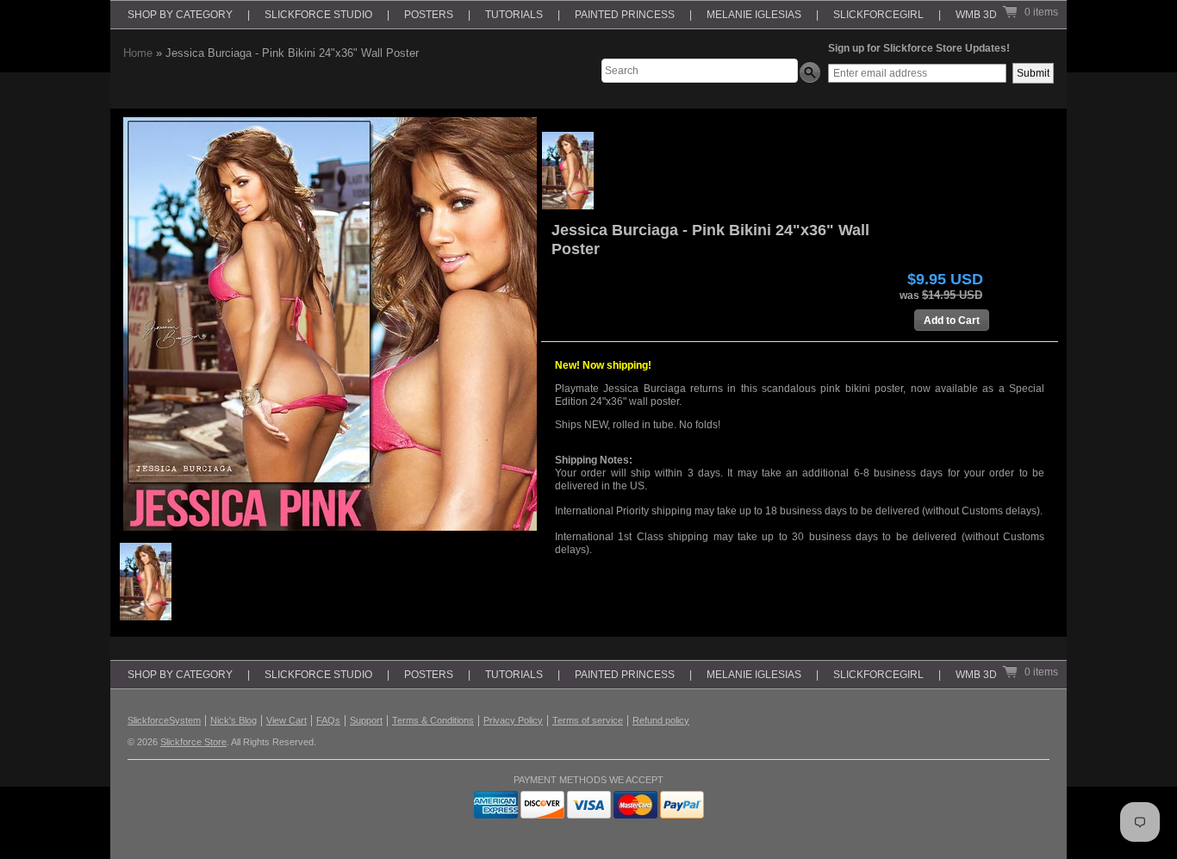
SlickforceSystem (164, 720)
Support (366, 720)
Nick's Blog (233, 720)
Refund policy (660, 720)
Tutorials (514, 15)
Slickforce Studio (318, 15)
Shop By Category (180, 15)
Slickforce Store (193, 742)
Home (138, 53)
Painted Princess (625, 15)
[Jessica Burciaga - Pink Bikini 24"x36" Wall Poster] (568, 170)
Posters (428, 15)
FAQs (328, 720)
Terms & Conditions (433, 720)
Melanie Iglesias (754, 15)
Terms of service (587, 720)
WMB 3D (976, 15)
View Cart (286, 720)
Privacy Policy (513, 720)
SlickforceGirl (878, 15)
